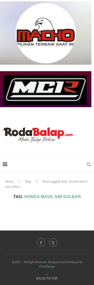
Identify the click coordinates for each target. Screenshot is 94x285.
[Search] (88, 164)
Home (9, 181)
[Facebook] (41, 242)
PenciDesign (47, 266)
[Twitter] (53, 242)
